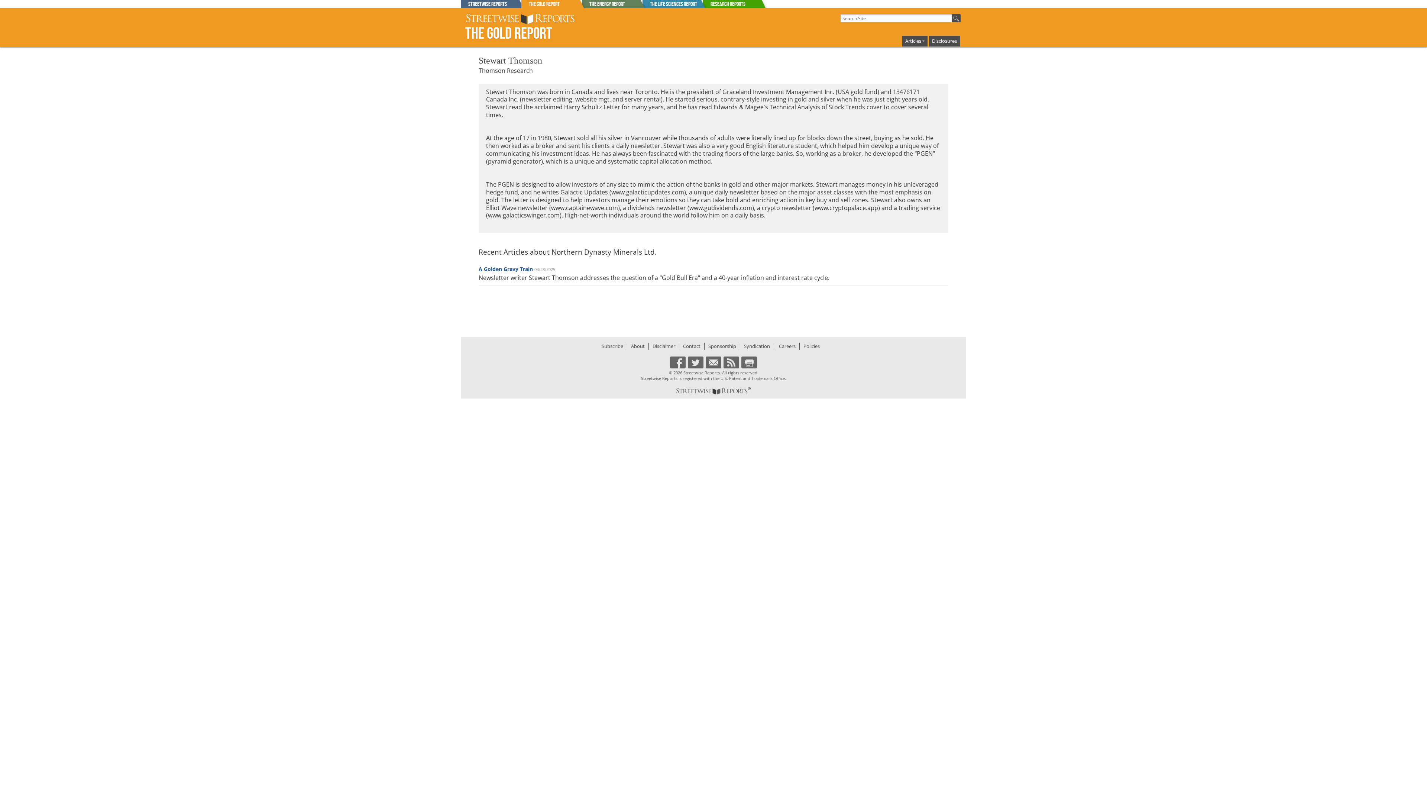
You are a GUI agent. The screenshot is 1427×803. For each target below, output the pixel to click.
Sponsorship (722, 346)
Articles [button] (913, 41)
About (638, 346)
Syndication (757, 346)
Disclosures (944, 41)
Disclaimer (664, 346)
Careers (787, 346)
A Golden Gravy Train (506, 268)
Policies (811, 346)
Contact (691, 346)
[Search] (956, 18)
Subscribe (612, 346)
